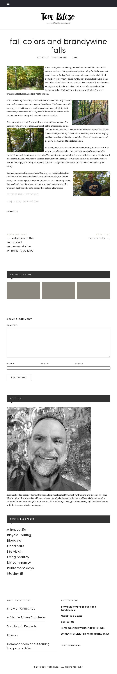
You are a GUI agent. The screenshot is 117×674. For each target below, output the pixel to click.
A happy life (16, 529)
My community (19, 562)
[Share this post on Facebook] (9, 216)
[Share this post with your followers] (16, 216)
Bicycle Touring (19, 535)
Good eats (15, 546)
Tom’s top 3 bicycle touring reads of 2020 (58, 285)
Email (44, 363)
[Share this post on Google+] (28, 216)
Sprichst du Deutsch (21, 626)
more (40, 505)
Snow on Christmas (21, 608)
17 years (12, 635)
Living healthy (18, 557)
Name (10, 363)
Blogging (14, 540)
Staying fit (43, 58)
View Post (93, 298)
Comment (12, 325)
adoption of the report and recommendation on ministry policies (32, 243)
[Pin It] (22, 216)
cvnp (10, 201)
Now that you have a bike (93, 285)
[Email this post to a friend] (34, 216)
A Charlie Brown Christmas (26, 617)
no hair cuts (84, 237)
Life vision (14, 551)
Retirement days (20, 568)
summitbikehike (31, 201)
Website (79, 363)
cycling (18, 201)
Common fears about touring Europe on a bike (24, 285)
